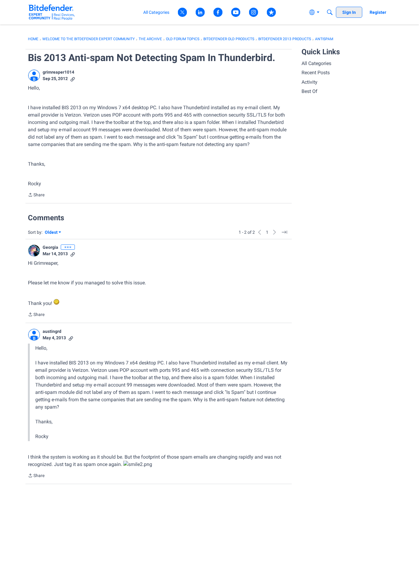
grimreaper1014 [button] (58, 72)
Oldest (51, 233)
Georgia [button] (50, 247)
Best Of (309, 91)
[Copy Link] (72, 78)
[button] (34, 75)
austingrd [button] (52, 331)
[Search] (329, 12)
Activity (309, 82)
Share (36, 195)
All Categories (316, 63)
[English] (51, 12)
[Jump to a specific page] (284, 232)
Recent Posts (316, 72)
